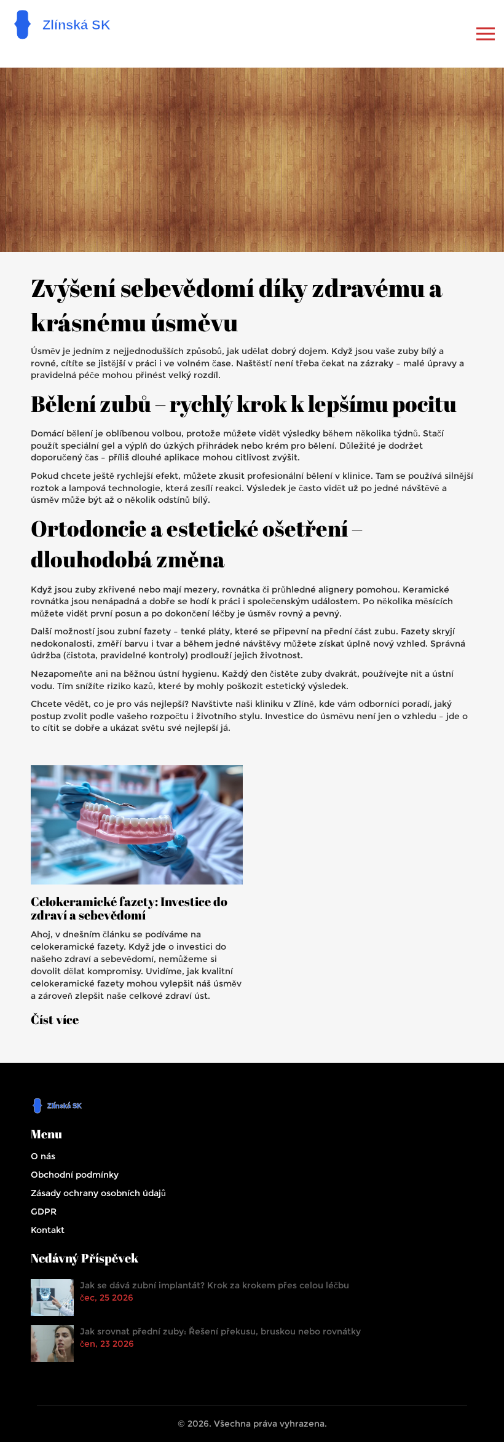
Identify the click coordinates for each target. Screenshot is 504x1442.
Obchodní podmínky (75, 1174)
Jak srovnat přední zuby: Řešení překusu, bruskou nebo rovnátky (220, 1331)
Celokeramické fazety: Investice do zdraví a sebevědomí (129, 908)
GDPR (44, 1211)
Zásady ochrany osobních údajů (98, 1193)
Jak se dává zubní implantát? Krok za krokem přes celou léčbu (214, 1285)
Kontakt (48, 1229)
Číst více (55, 1020)
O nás (43, 1156)
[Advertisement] (252, 160)
